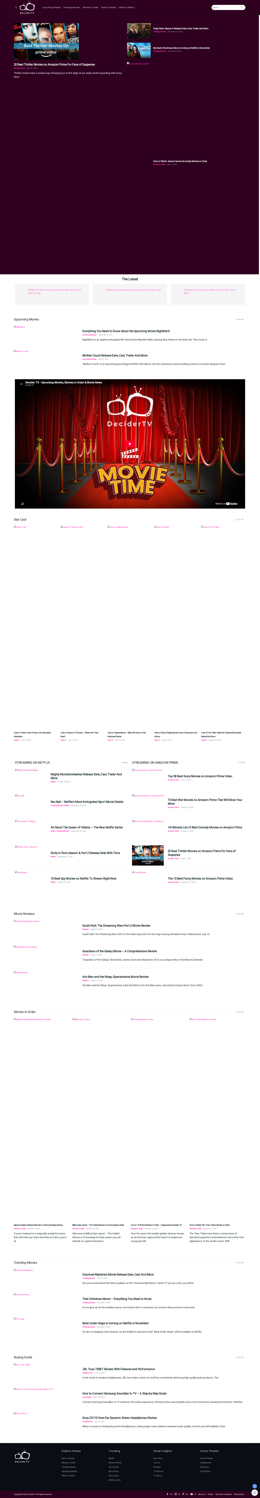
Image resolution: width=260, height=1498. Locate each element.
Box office (158, 1458)
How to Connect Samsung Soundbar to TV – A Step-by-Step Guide (124, 1393)
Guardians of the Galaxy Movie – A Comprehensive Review (119, 951)
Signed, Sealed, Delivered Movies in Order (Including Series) (38, 1225)
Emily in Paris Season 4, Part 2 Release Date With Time (85, 853)
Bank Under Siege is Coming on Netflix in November (115, 1323)
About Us (201, 1494)
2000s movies (115, 1480)
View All (240, 319)
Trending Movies (71, 7)
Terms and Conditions (223, 1494)
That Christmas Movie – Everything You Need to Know (117, 1299)
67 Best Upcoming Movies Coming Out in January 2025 (133, 290)
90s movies (114, 1475)
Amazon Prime (19, 68)
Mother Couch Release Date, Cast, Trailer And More (114, 355)
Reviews (85, 929)
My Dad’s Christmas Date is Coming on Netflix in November (181, 48)
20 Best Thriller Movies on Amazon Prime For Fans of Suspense (54, 64)
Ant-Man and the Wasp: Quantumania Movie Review (115, 976)
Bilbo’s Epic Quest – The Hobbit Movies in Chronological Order (98, 1225)
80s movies (114, 1471)
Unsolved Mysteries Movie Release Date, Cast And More (118, 1274)
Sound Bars (86, 1397)
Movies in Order (91, 7)
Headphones (87, 1373)
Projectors (204, 1467)
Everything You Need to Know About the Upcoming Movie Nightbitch (126, 331)
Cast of (16, 740)
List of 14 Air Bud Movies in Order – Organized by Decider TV (156, 1225)
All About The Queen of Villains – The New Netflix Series (87, 827)
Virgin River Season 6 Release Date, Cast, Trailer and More (180, 28)
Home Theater (108, 7)
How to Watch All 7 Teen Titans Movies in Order (210, 1225)
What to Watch (126, 7)
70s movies (114, 1467)
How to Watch (68, 1458)
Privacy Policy (239, 1494)
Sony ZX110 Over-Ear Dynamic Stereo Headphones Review (119, 1418)
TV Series (157, 1475)
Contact (210, 1494)
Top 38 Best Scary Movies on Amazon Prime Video (200, 776)
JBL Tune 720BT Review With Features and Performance (118, 1369)
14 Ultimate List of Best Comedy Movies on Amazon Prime (205, 827)
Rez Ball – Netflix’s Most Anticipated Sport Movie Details (87, 801)
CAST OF (239, 519)
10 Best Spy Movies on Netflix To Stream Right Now (83, 878)
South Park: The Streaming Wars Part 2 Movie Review (116, 925)
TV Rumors (158, 1471)
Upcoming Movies (51, 7)
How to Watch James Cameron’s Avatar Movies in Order (180, 161)
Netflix (53, 782)
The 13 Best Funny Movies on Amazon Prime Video (200, 878)
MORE (125, 762)
